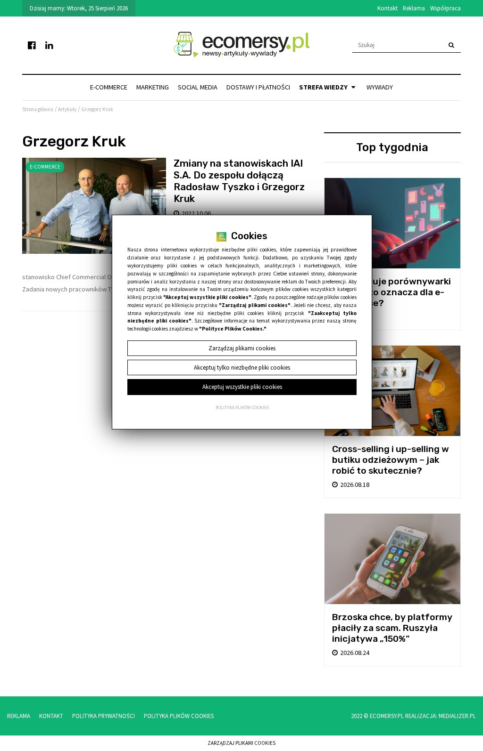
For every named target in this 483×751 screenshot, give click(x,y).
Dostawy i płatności (258, 87)
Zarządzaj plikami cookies (241, 743)
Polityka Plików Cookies (179, 715)
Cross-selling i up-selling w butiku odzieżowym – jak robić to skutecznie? (390, 460)
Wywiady (379, 87)
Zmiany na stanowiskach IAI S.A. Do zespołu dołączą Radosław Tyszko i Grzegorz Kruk (239, 181)
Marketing (152, 87)
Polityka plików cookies (242, 408)
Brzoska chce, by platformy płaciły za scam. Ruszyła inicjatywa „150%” (392, 628)
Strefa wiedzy (324, 87)
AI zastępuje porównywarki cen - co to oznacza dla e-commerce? (391, 292)
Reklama (414, 8)
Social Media (197, 87)
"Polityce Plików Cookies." (232, 328)
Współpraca (445, 8)
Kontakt (387, 8)
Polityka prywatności (103, 715)
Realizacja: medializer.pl (440, 715)
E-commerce (108, 87)
